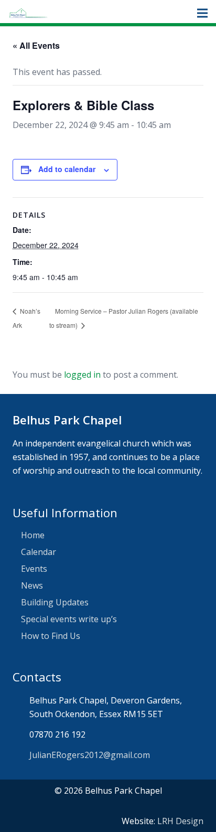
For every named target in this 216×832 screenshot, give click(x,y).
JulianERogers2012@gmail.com (89, 755)
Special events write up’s (69, 619)
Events (34, 568)
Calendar (38, 552)
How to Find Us (50, 636)
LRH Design (180, 821)
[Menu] (202, 13)
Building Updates (55, 602)
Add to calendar (66, 169)
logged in (82, 374)
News (32, 585)
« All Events (36, 45)
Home (33, 535)
